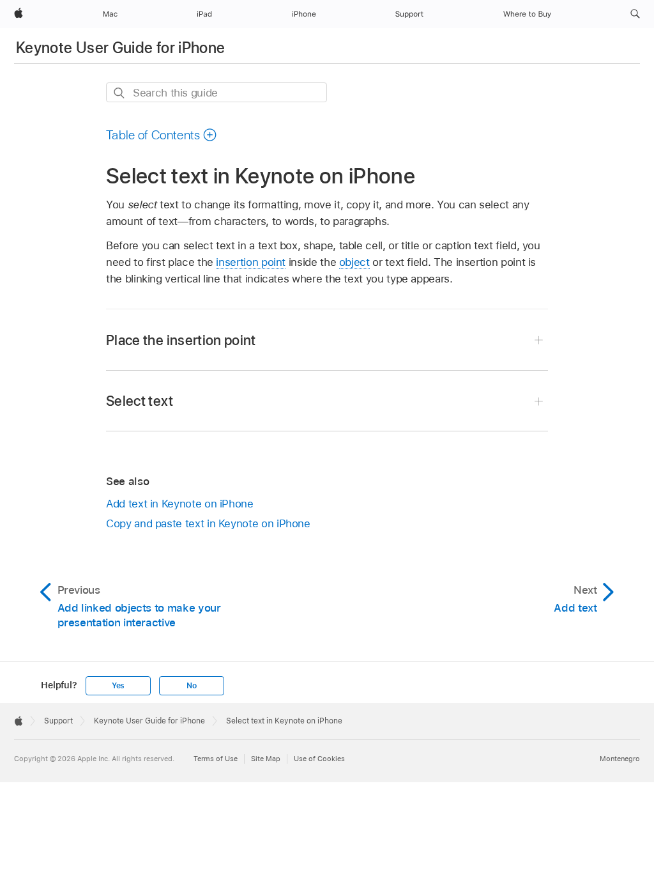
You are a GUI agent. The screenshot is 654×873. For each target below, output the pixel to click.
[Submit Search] (119, 93)
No (191, 685)
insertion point (250, 262)
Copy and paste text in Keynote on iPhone (208, 523)
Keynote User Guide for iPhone (120, 47)
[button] (635, 14)
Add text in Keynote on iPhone (180, 503)
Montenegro (620, 758)
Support (58, 720)
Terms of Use (216, 758)
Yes (118, 685)
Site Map (265, 758)
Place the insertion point (181, 340)
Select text (139, 400)
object (354, 262)
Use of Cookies (319, 758)
